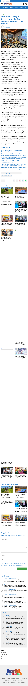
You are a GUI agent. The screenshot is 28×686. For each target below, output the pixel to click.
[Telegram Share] (23, 181)
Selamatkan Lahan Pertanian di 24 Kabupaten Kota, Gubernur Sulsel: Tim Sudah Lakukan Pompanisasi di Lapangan (12, 150)
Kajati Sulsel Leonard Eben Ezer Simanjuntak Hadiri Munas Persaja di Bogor (15, 591)
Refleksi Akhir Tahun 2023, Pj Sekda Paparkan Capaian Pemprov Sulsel (13, 607)
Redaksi (3, 656)
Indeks (2, 650)
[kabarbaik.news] (8, 4)
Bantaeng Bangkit (6, 173)
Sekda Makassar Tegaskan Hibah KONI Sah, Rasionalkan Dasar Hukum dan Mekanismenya (7, 462)
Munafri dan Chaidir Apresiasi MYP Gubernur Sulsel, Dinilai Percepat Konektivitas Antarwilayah (13, 158)
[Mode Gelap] (23, 4)
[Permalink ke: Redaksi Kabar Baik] (2, 26)
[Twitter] (10, 674)
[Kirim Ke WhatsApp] (26, 181)
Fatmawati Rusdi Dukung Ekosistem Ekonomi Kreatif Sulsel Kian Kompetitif (20, 343)
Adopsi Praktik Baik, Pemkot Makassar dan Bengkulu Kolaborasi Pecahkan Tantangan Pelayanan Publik (20, 476)
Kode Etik (3, 652)
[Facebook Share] (14, 181)
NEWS (2, 14)
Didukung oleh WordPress (9, 682)
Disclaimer (3, 659)
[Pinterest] (13, 674)
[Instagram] (15, 674)
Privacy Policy (4, 654)
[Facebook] (7, 674)
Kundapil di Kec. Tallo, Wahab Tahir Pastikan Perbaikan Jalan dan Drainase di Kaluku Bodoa (15, 580)
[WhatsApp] (18, 674)
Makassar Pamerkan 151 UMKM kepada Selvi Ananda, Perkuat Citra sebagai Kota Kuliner (6, 476)
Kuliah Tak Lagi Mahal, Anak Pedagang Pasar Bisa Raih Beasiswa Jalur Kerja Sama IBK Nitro (13, 165)
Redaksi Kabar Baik (8, 26)
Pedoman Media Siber (6, 661)
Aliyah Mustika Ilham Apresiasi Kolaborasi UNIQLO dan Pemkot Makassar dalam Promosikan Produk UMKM (6, 239)
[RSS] (21, 674)
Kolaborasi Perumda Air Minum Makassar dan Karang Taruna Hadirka (12, 161)
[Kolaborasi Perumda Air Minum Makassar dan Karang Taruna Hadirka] (21, 204)
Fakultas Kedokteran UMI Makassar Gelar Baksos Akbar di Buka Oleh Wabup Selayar (15, 586)
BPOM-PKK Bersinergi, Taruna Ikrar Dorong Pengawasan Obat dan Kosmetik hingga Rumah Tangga (20, 358)
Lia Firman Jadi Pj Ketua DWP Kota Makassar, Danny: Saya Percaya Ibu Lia (14, 596)
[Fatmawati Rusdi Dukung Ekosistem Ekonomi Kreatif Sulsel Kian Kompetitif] (21, 285)
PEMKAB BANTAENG (7, 175)
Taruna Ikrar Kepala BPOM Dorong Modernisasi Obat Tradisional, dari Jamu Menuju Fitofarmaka (13, 154)
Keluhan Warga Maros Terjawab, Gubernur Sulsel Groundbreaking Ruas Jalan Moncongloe (13, 168)
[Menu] (2, 4)
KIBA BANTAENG (17, 173)
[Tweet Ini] (17, 181)
